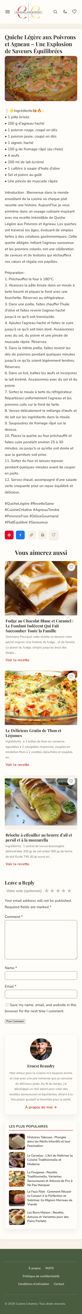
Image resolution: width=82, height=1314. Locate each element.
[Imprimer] (42, 535)
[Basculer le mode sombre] (65, 11)
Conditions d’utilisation (33, 1284)
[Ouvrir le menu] (7, 11)
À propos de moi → (41, 1107)
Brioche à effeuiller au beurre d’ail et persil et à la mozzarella (39, 837)
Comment (14, 916)
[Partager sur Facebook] (20, 535)
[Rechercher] (55, 11)
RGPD (49, 1268)
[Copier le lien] (31, 535)
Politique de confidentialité (41, 1276)
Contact (59, 1284)
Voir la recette (17, 660)
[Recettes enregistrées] (74, 11)
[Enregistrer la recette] (53, 535)
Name (11, 967)
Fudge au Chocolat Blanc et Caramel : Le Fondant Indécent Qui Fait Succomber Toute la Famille (39, 625)
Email (10, 986)
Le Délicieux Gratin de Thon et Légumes (33, 733)
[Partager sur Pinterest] (9, 535)
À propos (34, 1268)
